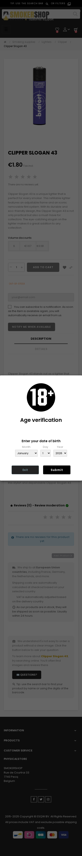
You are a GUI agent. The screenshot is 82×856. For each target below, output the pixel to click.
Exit (25, 470)
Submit (57, 470)
